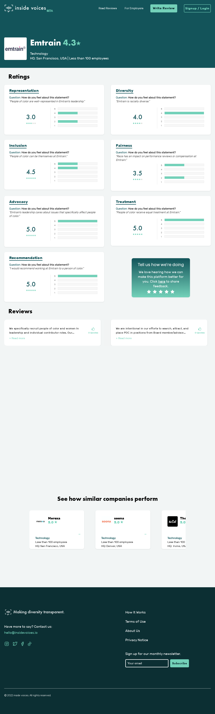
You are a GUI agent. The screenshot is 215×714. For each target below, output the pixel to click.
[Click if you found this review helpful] (93, 329)
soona (119, 520)
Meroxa (54, 520)
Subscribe (179, 663)
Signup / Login (197, 8)
